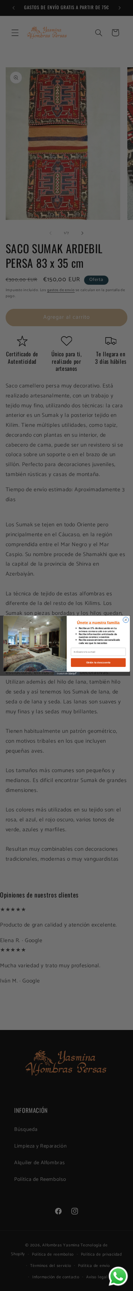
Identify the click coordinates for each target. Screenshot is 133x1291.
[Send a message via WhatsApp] (118, 1276)
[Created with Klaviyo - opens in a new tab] (66, 673)
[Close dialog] (125, 620)
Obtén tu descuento (98, 662)
